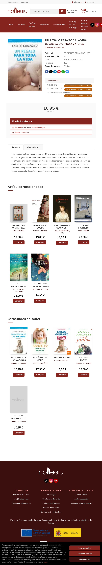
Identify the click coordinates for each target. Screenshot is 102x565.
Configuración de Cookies (51, 512)
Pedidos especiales (81, 499)
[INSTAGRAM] (97, 25)
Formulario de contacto (21, 503)
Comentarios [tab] (33, 147)
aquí (45, 562)
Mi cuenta (90, 2)
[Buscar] (62, 11)
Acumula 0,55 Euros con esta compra (30, 127)
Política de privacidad (51, 503)
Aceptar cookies (84, 548)
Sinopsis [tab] (15, 147)
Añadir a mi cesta (23, 121)
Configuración (84, 559)
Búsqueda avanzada (72, 11)
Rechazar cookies (85, 553)
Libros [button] (20, 24)
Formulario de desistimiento (81, 503)
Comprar (19, 242)
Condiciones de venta (51, 499)
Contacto (24, 2)
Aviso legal (51, 494)
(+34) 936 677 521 (21, 494)
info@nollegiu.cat (21, 499)
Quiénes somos (13, 2)
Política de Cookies (51, 507)
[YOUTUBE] (56, 481)
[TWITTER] (92, 25)
